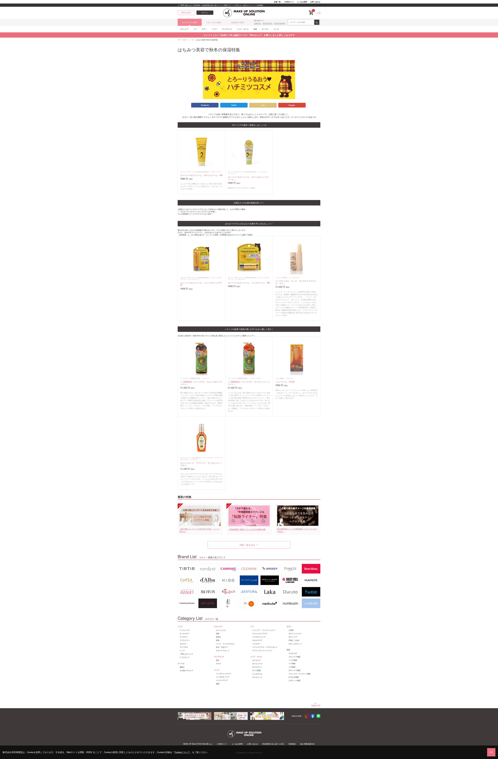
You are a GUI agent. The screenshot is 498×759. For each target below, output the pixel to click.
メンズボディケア (222, 677)
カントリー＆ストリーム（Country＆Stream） (195, 172)
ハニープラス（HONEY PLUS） (190, 378)
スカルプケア (257, 640)
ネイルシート (257, 677)
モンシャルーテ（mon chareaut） (191, 458)
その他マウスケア (186, 670)
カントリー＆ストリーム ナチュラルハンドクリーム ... (248, 178)
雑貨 (255, 29)
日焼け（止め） (294, 640)
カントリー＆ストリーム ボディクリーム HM (201, 175)
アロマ (218, 663)
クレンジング (221, 630)
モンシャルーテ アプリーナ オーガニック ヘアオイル (202, 458)
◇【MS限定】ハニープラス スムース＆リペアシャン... (201, 382)
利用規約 (292, 744)
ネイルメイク (257, 663)
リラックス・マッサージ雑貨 (299, 674)
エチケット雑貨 (294, 680)
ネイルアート (257, 667)
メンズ (276, 29)
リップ (182, 650)
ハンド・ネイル (243, 29)
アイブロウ (184, 647)
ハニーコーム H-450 (285, 381)
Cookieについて (182, 752)
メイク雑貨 (293, 660)
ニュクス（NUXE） (281, 277)
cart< (311, 10)
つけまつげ (293, 653)
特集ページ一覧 (188, 40)
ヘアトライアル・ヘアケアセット (265, 647)
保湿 (217, 640)
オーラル (265, 29)
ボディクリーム (217, 172)
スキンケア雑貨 (294, 657)
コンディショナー (255, 378)
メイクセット (185, 657)
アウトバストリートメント (262, 650)
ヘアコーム (289, 378)
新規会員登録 (186, 12)
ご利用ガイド (289, 2)
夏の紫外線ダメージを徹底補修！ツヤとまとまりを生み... (297, 530)
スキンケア (184, 29)
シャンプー (206, 378)
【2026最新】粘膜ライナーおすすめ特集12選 (246, 529)
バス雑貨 (292, 667)
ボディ (204, 29)
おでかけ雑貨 (294, 677)
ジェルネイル (257, 674)
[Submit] (316, 22)
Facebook (205, 105)
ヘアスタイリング (259, 637)
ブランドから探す (214, 22)
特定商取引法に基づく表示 (273, 744)
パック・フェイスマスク (225, 644)
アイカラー (184, 637)
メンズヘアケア (222, 680)
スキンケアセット (222, 650)
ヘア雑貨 (292, 663)
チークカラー (185, 633)
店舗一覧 (277, 2)
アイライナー (185, 640)
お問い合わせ (315, 2)
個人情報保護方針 (307, 744)
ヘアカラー (256, 644)
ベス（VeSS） (280, 378)
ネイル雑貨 (256, 670)
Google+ (292, 105)
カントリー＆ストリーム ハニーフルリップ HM (200, 283)
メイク (214, 29)
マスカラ (183, 644)
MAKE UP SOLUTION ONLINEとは (197, 744)
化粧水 (218, 637)
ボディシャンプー (295, 633)
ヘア (195, 29)
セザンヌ (257, 24)
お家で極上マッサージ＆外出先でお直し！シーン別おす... (200, 530)
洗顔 (217, 633)
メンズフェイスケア (223, 673)
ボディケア (293, 637)
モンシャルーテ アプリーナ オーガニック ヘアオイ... (201, 464)
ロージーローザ (280, 24)
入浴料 (291, 630)
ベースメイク (185, 630)
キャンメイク (267, 24)
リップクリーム (295, 277)
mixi (263, 105)
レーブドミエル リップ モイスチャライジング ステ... (295, 282)
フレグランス (227, 29)
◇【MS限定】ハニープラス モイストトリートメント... (249, 382)
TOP (179, 40)
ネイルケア (256, 660)
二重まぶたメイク (186, 654)
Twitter (234, 105)
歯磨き (182, 667)
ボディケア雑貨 (294, 670)
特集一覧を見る (249, 544)
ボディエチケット (295, 644)
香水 (217, 660)
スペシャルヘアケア (259, 633)
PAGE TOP (315, 705)
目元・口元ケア (222, 647)
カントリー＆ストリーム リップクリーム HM (249, 282)
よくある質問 (302, 2)
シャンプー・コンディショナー (264, 630)
